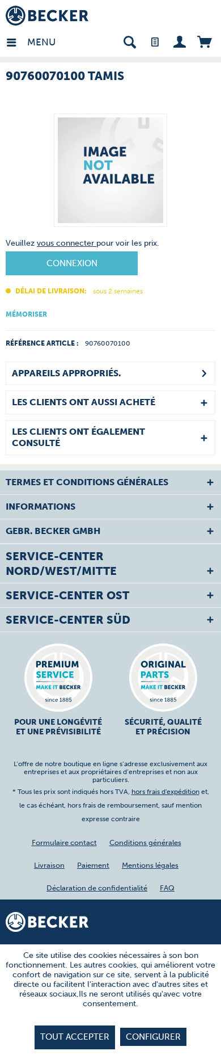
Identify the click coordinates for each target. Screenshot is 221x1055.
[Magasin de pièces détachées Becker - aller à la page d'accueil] (47, 16)
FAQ (167, 888)
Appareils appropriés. (66, 373)
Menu (30, 42)
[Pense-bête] (154, 41)
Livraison (49, 865)
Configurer (153, 1037)
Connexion (71, 263)
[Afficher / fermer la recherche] (129, 41)
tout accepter (74, 1037)
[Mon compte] (179, 41)
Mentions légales (150, 865)
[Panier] (204, 41)
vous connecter (66, 243)
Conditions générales (145, 842)
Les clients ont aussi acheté (83, 402)
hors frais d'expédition (165, 792)
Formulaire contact (64, 842)
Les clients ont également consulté (78, 437)
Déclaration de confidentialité (96, 888)
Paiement (93, 865)
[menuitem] (16, 41)
